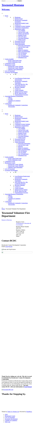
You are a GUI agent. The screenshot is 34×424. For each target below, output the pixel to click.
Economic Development (11, 72)
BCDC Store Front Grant (14, 60)
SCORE (10, 99)
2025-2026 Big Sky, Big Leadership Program (21, 85)
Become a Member (20, 87)
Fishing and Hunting (23, 33)
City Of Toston (22, 54)
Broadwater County (10, 65)
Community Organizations (22, 27)
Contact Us (18, 24)
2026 (6, 414)
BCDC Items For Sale (20, 93)
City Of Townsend (10, 71)
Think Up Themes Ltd (13, 411)
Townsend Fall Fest (20, 41)
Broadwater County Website (15, 66)
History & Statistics (23, 50)
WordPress (29, 411)
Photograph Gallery (20, 29)
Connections (8, 103)
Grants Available (9, 59)
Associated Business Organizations (14, 96)
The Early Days (22, 36)
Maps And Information (24, 51)
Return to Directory (7, 220)
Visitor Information (20, 44)
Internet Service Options (21, 91)
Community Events (10, 63)
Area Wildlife (21, 30)
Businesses (18, 17)
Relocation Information (24, 45)
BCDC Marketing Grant (14, 62)
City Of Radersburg (23, 56)
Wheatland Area (22, 57)
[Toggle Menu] (2, 13)
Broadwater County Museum (15, 68)
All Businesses (20, 223)
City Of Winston (22, 53)
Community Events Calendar (22, 26)
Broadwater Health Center (22, 23)
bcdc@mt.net (8, 246)
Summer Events (22, 35)
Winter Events (22, 39)
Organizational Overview (21, 94)
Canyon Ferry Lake (23, 32)
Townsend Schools (20, 42)
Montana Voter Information (15, 69)
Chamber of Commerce (14, 100)
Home (6, 15)
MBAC (10, 97)
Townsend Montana (23, 38)
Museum (20, 48)
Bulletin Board (19, 18)
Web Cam (7, 422)
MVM (10, 102)
